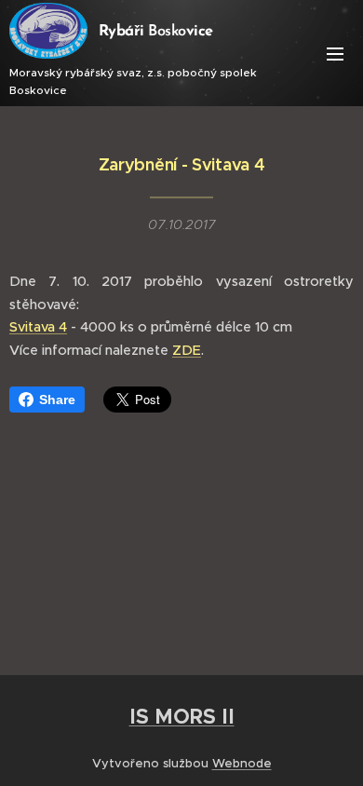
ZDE (186, 350)
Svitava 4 (38, 326)
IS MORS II (182, 716)
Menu (335, 53)
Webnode (242, 763)
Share (57, 399)
